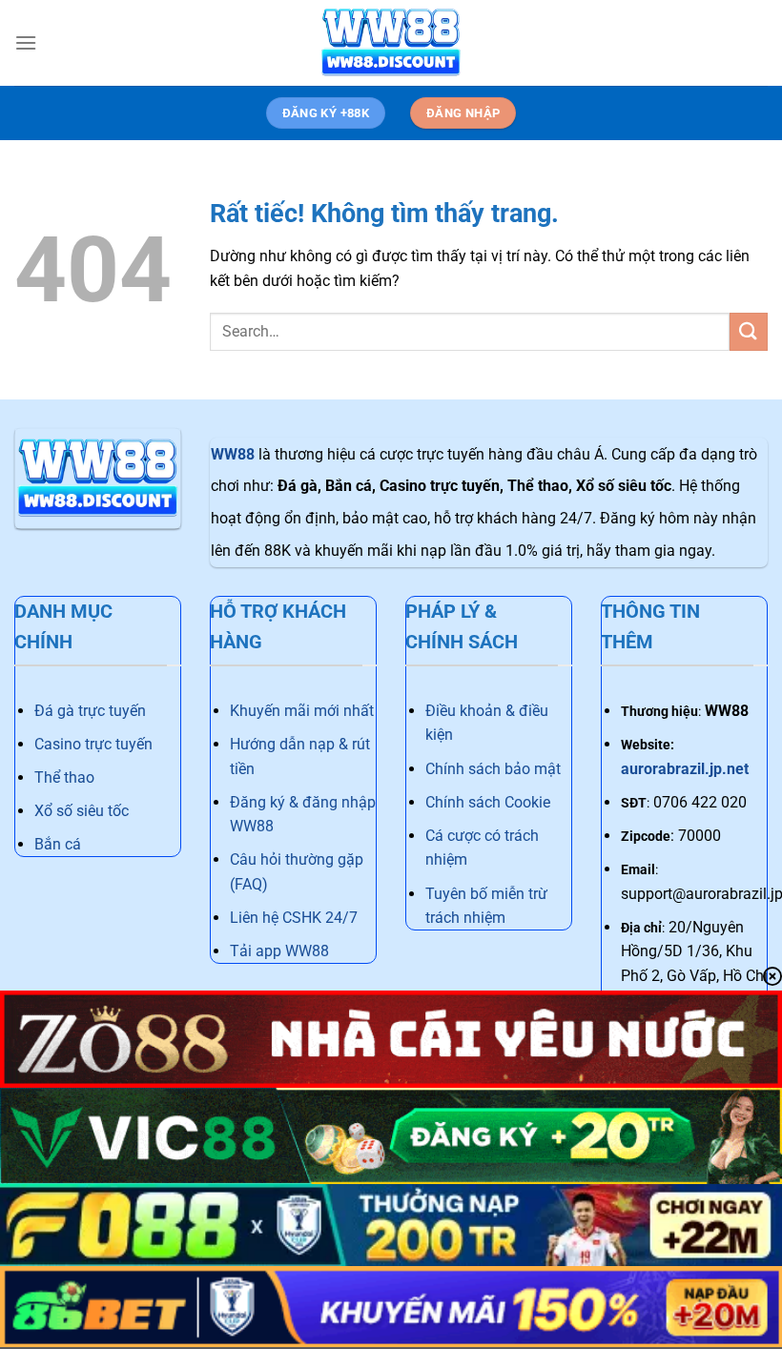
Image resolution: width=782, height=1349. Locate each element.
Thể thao (64, 777)
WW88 (233, 454)
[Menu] (25, 42)
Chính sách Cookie (487, 802)
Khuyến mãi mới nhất (302, 711)
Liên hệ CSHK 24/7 (294, 918)
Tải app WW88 (279, 951)
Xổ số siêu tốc (81, 811)
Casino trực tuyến (93, 744)
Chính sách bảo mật (493, 769)
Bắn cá (57, 844)
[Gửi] (749, 331)
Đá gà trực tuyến (90, 711)
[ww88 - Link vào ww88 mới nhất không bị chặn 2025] (391, 43)
